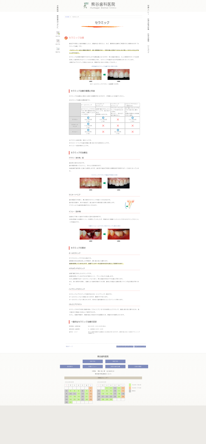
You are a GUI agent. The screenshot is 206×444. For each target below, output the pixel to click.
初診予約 (58, 36)
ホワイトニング (140, 346)
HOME (67, 16)
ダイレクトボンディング (125, 346)
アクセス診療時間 (57, 21)
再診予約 (58, 44)
